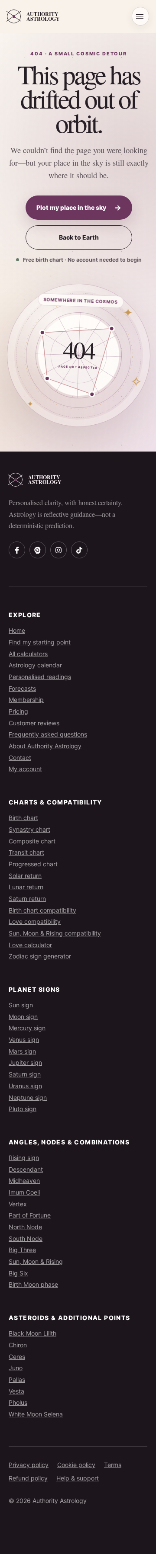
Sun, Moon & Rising (36, 1261)
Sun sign (21, 1005)
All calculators (28, 653)
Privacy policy (29, 1464)
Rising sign (24, 1157)
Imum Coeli (24, 1192)
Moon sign (23, 1016)
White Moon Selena (36, 1414)
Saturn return (27, 898)
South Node (25, 1238)
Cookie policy (76, 1464)
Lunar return (26, 887)
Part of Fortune (30, 1215)
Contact (20, 757)
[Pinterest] (37, 549)
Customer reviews (34, 723)
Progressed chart (33, 864)
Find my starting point (40, 642)
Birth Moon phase (33, 1284)
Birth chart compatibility (42, 910)
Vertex (18, 1204)
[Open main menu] (140, 16)
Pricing (18, 711)
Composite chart (32, 841)
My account (25, 768)
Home (17, 630)
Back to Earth (79, 237)
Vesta (16, 1391)
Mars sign (22, 1051)
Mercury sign (27, 1028)
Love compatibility (35, 921)
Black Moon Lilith (32, 1333)
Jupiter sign (25, 1062)
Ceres (17, 1356)
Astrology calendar (35, 665)
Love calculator (30, 944)
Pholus (18, 1402)
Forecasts (22, 688)
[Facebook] (17, 549)
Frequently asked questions (48, 734)
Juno (16, 1367)
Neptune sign (28, 1097)
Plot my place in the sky (78, 207)
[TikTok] (79, 549)
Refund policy (28, 1478)
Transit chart (26, 852)
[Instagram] (58, 549)
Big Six (18, 1273)
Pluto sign (22, 1108)
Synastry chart (29, 829)
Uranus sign (25, 1085)
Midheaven (24, 1180)
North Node (25, 1226)
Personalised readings (40, 676)
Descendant (26, 1169)
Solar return (25, 875)
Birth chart (23, 817)
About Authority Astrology (45, 746)
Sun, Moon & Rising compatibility (55, 933)
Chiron (18, 1345)
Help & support (77, 1478)
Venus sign (24, 1039)
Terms (112, 1464)
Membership (26, 699)
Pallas (17, 1379)
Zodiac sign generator (40, 956)
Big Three (22, 1249)
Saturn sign (25, 1074)
